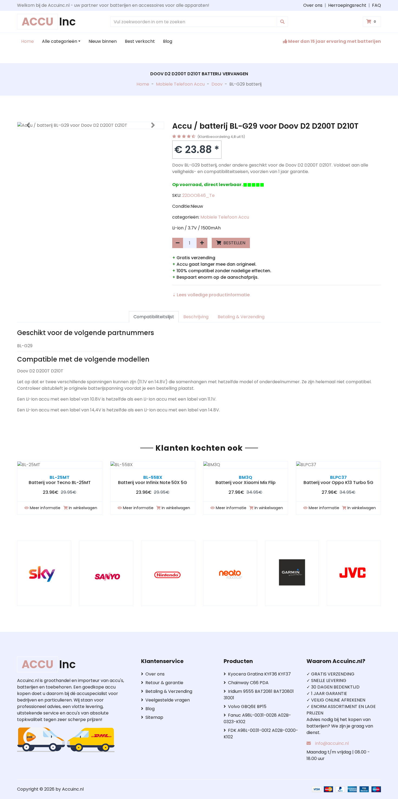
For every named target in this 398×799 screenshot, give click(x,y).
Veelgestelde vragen (167, 700)
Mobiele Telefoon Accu (180, 84)
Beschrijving (195, 317)
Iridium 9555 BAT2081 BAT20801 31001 (259, 694)
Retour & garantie (164, 683)
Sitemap (154, 717)
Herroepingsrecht (347, 5)
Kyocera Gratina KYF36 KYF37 (259, 674)
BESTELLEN (233, 243)
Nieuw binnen (103, 41)
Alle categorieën (59, 41)
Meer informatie (45, 508)
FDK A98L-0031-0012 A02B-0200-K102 (261, 733)
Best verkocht (140, 41)
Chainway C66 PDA (248, 683)
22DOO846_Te (198, 195)
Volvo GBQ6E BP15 (247, 706)
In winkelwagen (83, 508)
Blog (167, 41)
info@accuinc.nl (332, 743)
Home (27, 41)
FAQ (376, 5)
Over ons (312, 5)
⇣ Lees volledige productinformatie (211, 295)
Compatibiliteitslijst (153, 317)
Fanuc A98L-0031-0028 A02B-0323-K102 (257, 718)
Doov (217, 84)
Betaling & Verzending (241, 317)
